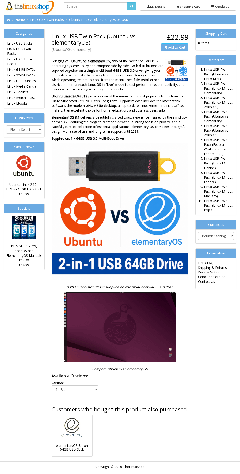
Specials (24, 208)
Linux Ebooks (17, 103)
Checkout (221, 6)
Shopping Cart (189, 6)
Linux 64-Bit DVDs (21, 69)
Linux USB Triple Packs (19, 61)
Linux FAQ (206, 263)
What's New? (24, 147)
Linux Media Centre (22, 86)
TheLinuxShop (134, 466)
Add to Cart (176, 47)
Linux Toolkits (17, 92)
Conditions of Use (211, 277)
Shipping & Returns (212, 267)
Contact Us (206, 281)
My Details (157, 6)
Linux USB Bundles (21, 80)
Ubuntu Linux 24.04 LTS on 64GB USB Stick (24, 186)
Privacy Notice (209, 272)
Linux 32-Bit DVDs (21, 75)
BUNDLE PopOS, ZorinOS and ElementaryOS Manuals (24, 251)
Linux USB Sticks (19, 43)
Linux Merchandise (21, 97)
